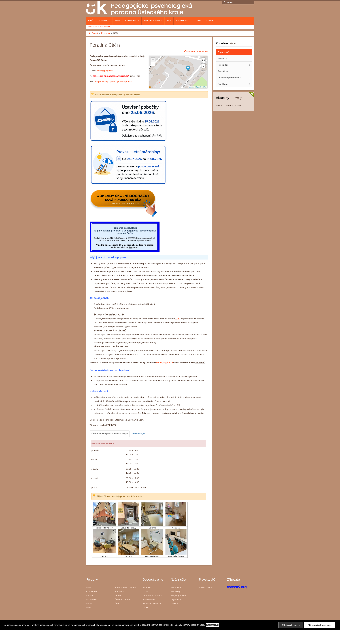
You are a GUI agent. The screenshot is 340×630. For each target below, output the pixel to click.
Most (89, 607)
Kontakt (147, 587)
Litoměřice (91, 599)
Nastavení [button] (212, 625)
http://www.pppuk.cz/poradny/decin (113, 81)
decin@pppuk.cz (105, 70)
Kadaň (89, 595)
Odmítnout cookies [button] (291, 625)
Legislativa (176, 599)
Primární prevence (152, 603)
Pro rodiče (176, 587)
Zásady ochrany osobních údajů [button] (190, 625)
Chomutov (91, 591)
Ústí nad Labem (122, 599)
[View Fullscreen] (203, 60)
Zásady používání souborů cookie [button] (157, 625)
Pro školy (175, 591)
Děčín (89, 587)
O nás (145, 591)
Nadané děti (149, 599)
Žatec (117, 603)
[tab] (110, 433)
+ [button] (153, 59)
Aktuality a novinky (152, 595)
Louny (89, 603)
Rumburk (119, 591)
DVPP (146, 607)
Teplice (117, 595)
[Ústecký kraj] (237, 588)
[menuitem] (91, 21)
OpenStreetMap (201, 87)
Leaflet (191, 87)
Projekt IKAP (205, 587)
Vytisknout (192, 51)
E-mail (204, 51)
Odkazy (174, 603)
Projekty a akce (178, 595)
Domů (95, 33)
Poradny (105, 33)
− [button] (153, 63)
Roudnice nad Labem (125, 587)
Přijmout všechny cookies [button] (320, 625)
